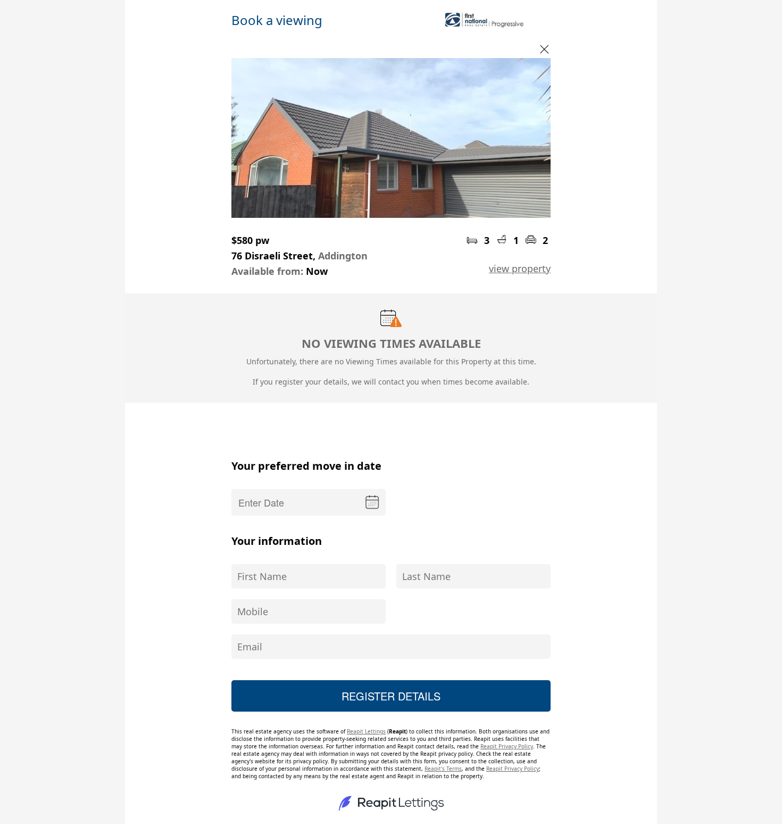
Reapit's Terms (443, 768)
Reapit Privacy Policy (506, 746)
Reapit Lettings (366, 731)
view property (520, 268)
